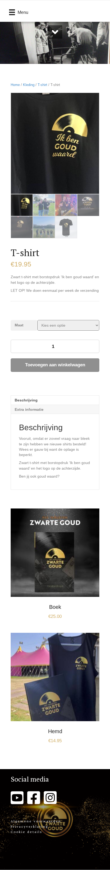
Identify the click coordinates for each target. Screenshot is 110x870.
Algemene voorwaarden (36, 821)
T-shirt (42, 85)
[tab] (55, 400)
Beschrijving (26, 400)
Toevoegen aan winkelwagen (55, 364)
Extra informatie (29, 409)
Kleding (28, 85)
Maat (19, 325)
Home (15, 85)
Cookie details (26, 832)
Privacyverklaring (29, 826)
